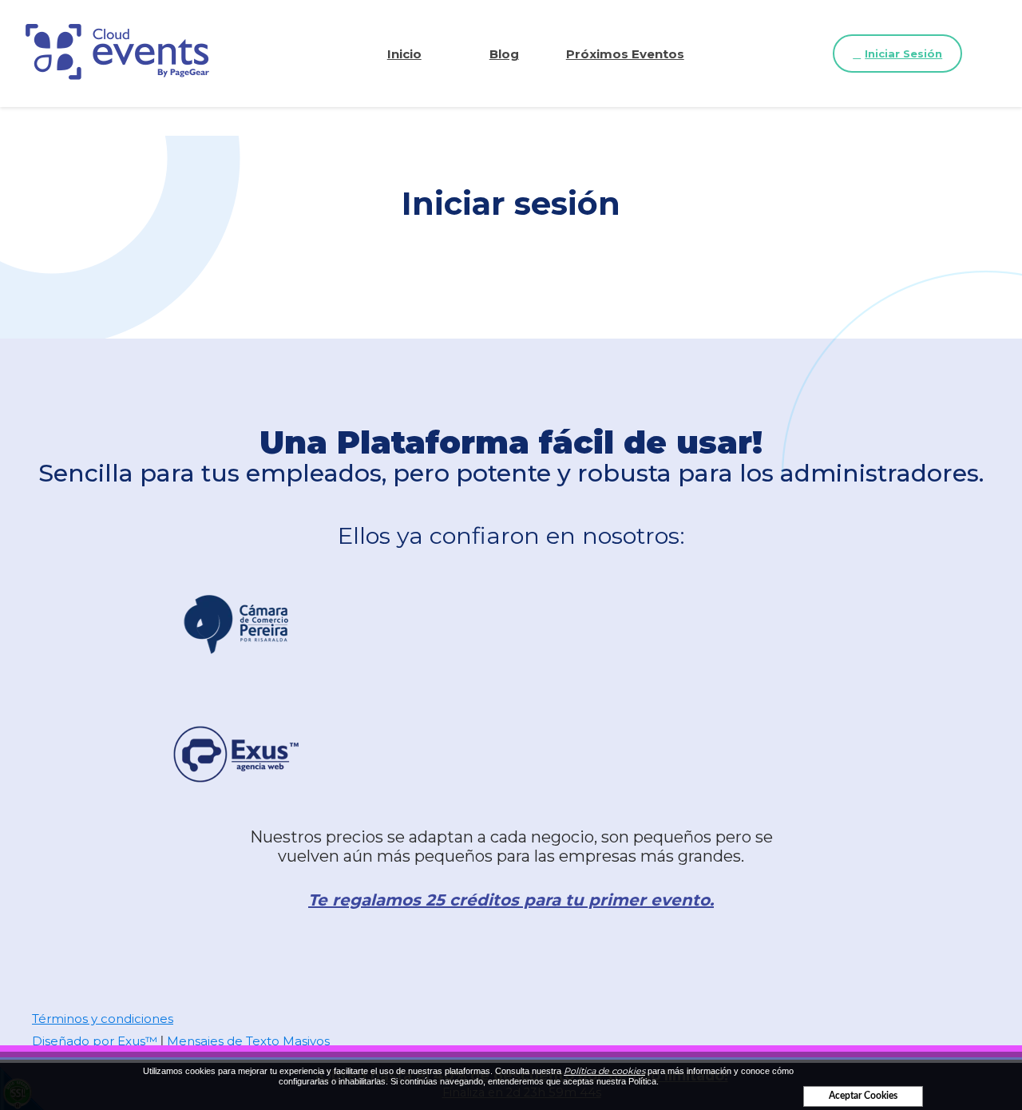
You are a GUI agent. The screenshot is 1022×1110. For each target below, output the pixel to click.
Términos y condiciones (102, 1018)
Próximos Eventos (625, 53)
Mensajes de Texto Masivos (248, 1041)
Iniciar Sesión (903, 53)
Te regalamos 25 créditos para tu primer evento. (511, 900)
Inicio (404, 53)
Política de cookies (604, 1070)
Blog (504, 53)
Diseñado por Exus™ (94, 1041)
